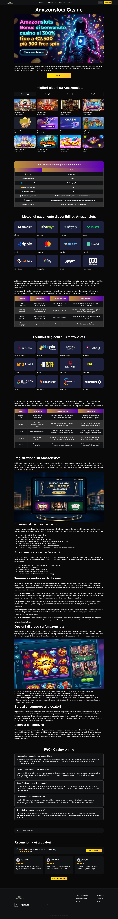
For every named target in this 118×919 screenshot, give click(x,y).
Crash (69, 94)
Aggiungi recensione (94, 850)
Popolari (23, 94)
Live (46, 94)
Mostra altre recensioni (59, 878)
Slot (91, 94)
